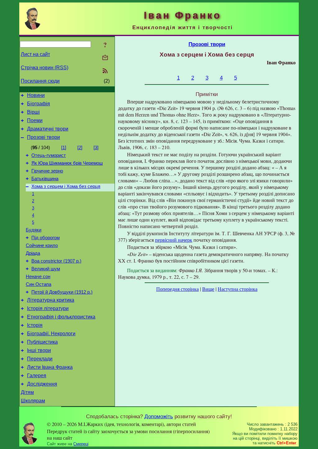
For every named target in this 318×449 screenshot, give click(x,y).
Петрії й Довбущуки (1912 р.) (62, 292)
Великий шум (45, 268)
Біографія (38, 103)
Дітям (27, 392)
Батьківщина (44, 178)
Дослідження (42, 384)
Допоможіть (158, 416)
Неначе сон (38, 276)
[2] (79, 147)
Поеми (35, 120)
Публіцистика (42, 342)
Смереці (81, 444)
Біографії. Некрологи (51, 333)
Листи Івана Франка (50, 367)
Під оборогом (45, 237)
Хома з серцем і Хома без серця (65, 186)
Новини (36, 95)
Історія (35, 325)
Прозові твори (43, 137)
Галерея (36, 375)
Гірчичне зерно (47, 170)
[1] (63, 147)
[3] (95, 147)
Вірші (33, 112)
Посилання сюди (40, 81)
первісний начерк (173, 239)
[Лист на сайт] (105, 58)
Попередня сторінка (177, 289)
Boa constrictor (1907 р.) (56, 261)
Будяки (33, 229)
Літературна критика (50, 300)
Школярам (33, 400)
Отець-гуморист (48, 155)
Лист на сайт (35, 54)
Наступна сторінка (237, 289)
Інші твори (39, 350)
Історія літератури (48, 308)
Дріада (33, 253)
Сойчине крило (42, 245)
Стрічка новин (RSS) (44, 67)
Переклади (39, 358)
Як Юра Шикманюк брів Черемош (67, 163)
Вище (208, 289)
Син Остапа (38, 284)
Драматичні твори (47, 128)
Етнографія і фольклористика (61, 316)
